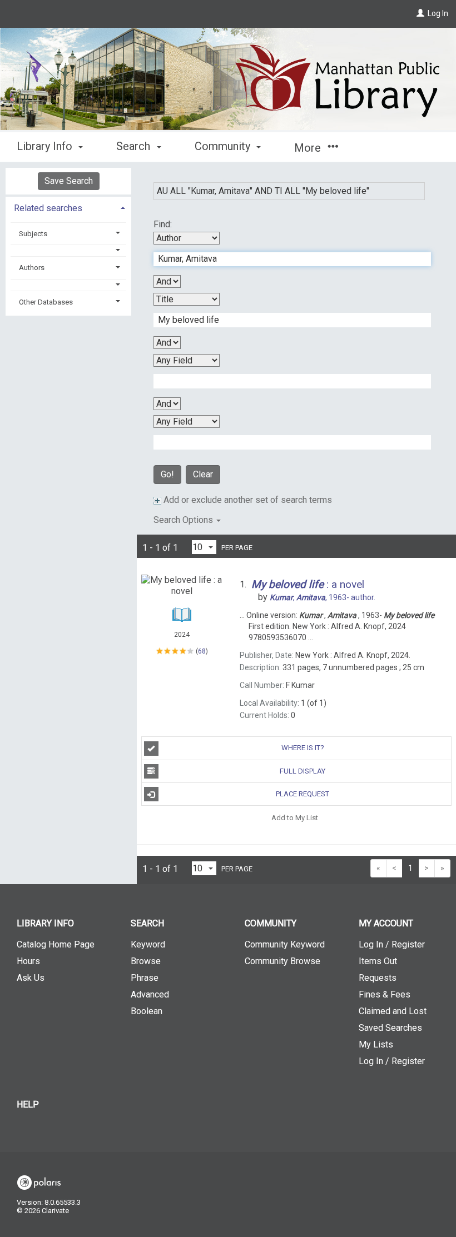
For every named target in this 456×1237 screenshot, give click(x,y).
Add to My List (294, 817)
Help (28, 1104)
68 (202, 651)
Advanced (150, 994)
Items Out (378, 961)
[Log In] (420, 13)
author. (322, 597)
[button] (69, 250)
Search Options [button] (184, 520)
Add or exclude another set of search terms (246, 500)
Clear (203, 474)
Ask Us (30, 977)
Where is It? (302, 748)
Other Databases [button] (46, 302)
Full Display (302, 771)
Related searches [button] (48, 208)
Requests (377, 977)
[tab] (68, 207)
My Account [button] (386, 923)
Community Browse (282, 961)
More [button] (309, 147)
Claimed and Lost (393, 1011)
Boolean (146, 1011)
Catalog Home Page (56, 944)
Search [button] (134, 146)
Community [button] (224, 146)
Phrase (144, 977)
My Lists (376, 1044)
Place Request (302, 794)
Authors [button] (31, 267)
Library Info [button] (46, 146)
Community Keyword (285, 944)
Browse (146, 961)
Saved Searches (390, 1027)
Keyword (148, 944)
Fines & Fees (384, 994)
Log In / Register (392, 944)
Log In (438, 13)
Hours (28, 961)
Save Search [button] (68, 181)
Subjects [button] (33, 234)
